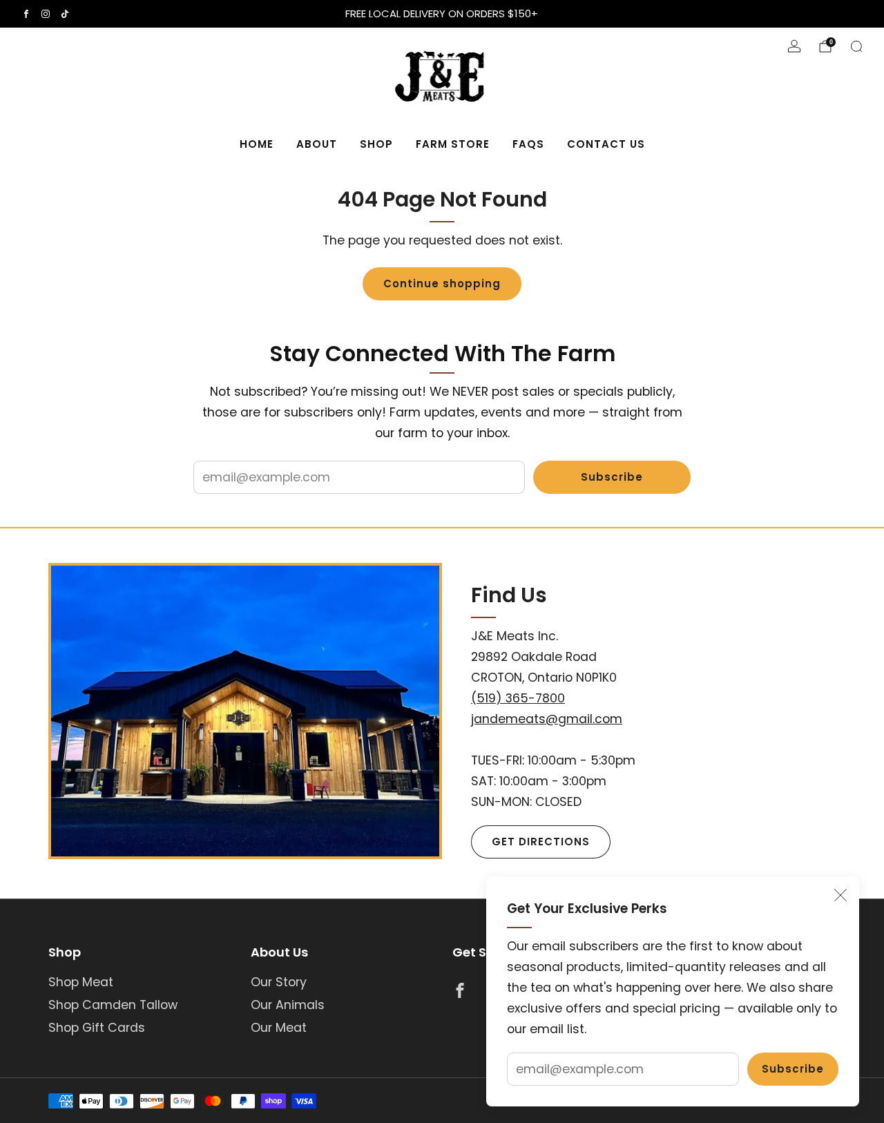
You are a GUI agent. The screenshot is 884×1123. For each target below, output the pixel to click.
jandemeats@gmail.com (546, 719)
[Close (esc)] (840, 895)
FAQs (528, 144)
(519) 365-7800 (518, 698)
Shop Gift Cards (96, 1027)
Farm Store (453, 144)
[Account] (794, 46)
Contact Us (606, 144)
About (316, 144)
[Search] (856, 46)
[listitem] (442, 13)
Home (256, 144)
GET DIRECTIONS (541, 841)
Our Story (279, 982)
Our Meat (279, 1027)
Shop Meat (80, 982)
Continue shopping (442, 283)
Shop (376, 144)
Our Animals (288, 1005)
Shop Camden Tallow (112, 1005)
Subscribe (793, 1069)
